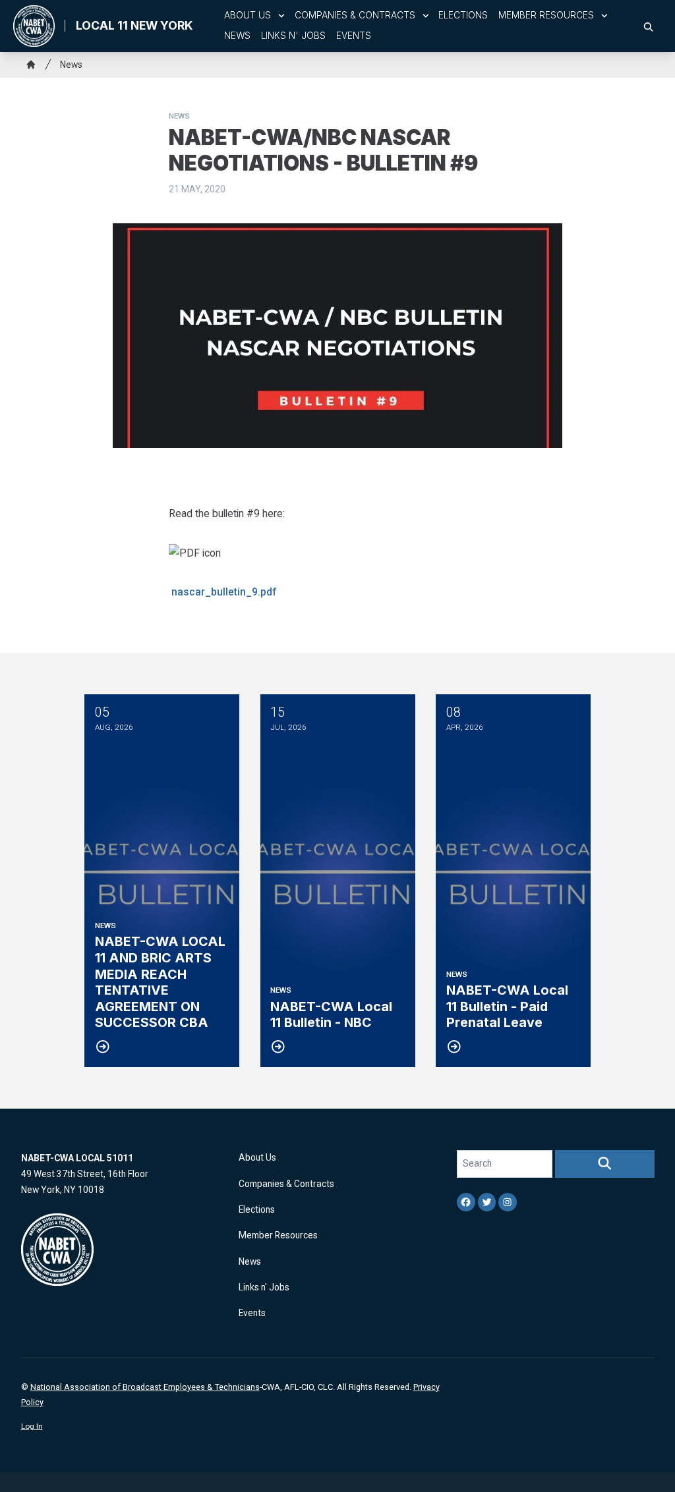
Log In (32, 1426)
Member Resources (546, 15)
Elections (463, 15)
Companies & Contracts (355, 15)
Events (353, 35)
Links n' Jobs (293, 35)
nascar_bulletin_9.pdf (224, 592)
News (237, 35)
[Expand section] (281, 16)
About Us (247, 15)
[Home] (31, 64)
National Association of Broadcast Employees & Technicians (145, 1387)
